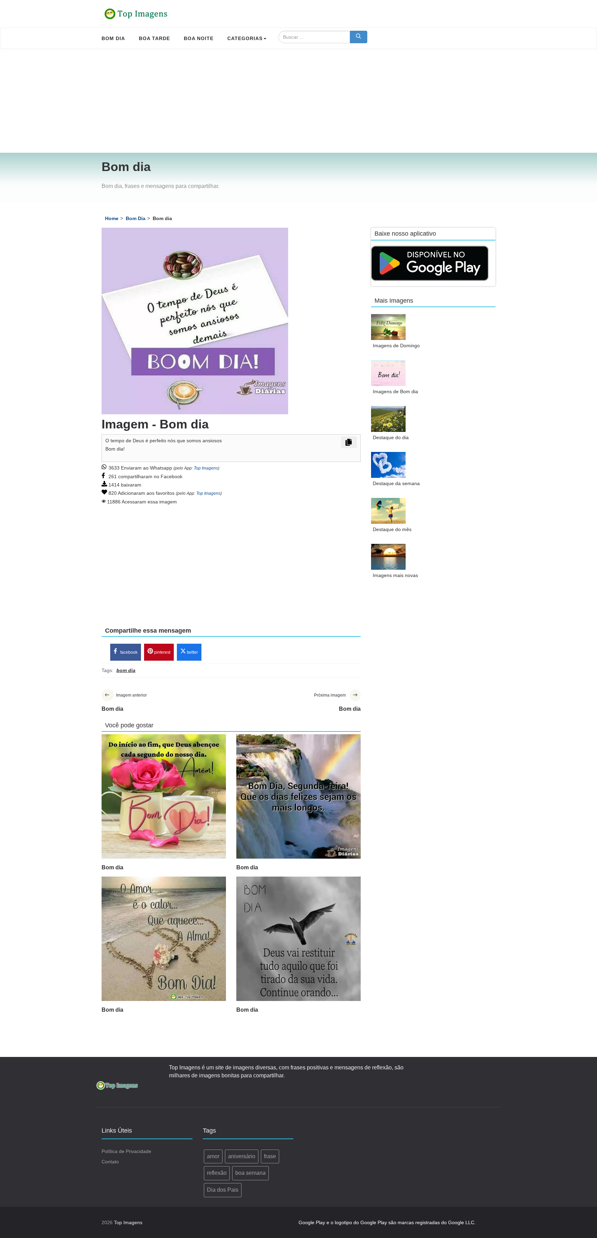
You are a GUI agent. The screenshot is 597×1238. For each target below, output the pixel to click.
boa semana (250, 1173)
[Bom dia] (164, 796)
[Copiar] (349, 442)
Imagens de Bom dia (395, 391)
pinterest (161, 652)
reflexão (217, 1173)
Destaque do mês (392, 529)
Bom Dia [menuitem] (113, 38)
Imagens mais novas (395, 575)
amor (213, 1156)
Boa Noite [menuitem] (199, 38)
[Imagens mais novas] (388, 557)
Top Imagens (206, 468)
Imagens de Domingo (396, 345)
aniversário (241, 1156)
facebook (128, 652)
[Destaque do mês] (388, 511)
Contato (110, 1161)
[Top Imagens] (136, 14)
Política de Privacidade (126, 1151)
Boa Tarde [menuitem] (154, 38)
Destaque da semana (396, 483)
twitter (192, 652)
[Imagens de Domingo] (388, 327)
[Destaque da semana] (388, 465)
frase (270, 1156)
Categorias (245, 38)
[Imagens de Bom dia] (388, 373)
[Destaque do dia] (388, 419)
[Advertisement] (298, 101)
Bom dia (112, 867)
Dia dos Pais (222, 1190)
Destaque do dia (391, 437)
